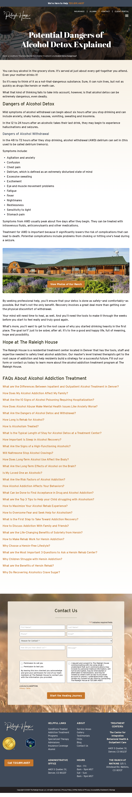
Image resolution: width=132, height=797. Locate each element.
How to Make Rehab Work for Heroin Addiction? (33, 539)
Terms (28, 688)
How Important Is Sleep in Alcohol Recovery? (32, 439)
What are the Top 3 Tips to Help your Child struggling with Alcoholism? (48, 499)
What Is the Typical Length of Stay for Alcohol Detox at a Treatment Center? (52, 433)
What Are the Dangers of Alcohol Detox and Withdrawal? (39, 413)
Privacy (22, 688)
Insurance (79, 11)
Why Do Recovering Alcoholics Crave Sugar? (31, 572)
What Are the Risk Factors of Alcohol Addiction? (34, 479)
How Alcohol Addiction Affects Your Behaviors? (33, 486)
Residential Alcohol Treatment (39, 56)
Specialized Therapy (58, 739)
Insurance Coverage (58, 745)
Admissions (54, 742)
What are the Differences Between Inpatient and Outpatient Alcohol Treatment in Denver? (61, 386)
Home (5, 56)
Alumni (93, 11)
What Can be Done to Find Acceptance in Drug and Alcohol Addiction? (48, 492)
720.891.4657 (76, 3)
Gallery (80, 732)
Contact (105, 11)
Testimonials (83, 735)
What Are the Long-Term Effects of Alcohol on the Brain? (39, 466)
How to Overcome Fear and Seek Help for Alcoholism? (37, 512)
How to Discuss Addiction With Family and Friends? (36, 525)
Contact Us (82, 745)
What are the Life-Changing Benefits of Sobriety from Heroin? (43, 532)
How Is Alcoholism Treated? (21, 426)
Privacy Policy (67, 790)
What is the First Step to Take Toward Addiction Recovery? (40, 519)
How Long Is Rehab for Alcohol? (23, 419)
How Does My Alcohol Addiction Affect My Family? (35, 393)
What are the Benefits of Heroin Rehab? (28, 565)
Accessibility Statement (99, 790)
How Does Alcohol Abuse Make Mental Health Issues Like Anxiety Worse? (50, 406)
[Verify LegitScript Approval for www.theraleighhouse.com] (30, 747)
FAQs (79, 739)
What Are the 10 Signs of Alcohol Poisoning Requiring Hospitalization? (48, 399)
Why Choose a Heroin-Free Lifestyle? (26, 545)
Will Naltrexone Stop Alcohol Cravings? (28, 453)
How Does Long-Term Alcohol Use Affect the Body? (36, 459)
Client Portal (122, 11)
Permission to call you (33, 663)
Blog (79, 742)
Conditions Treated (17, 56)
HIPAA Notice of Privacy (81, 790)
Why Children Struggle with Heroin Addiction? (32, 559)
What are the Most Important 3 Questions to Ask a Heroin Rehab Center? (50, 552)
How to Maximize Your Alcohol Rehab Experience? (35, 506)
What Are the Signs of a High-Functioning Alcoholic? (37, 446)
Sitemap (112, 790)
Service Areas (84, 729)
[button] (127, 15)
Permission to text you (33, 667)
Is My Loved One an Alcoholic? (22, 472)
